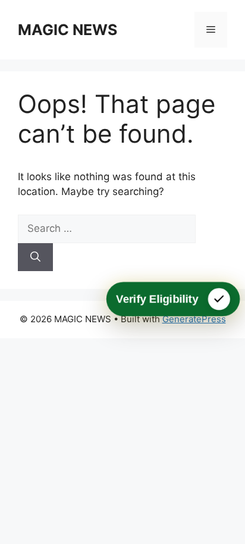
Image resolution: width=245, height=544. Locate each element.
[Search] (35, 257)
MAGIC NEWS (67, 30)
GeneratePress (194, 319)
